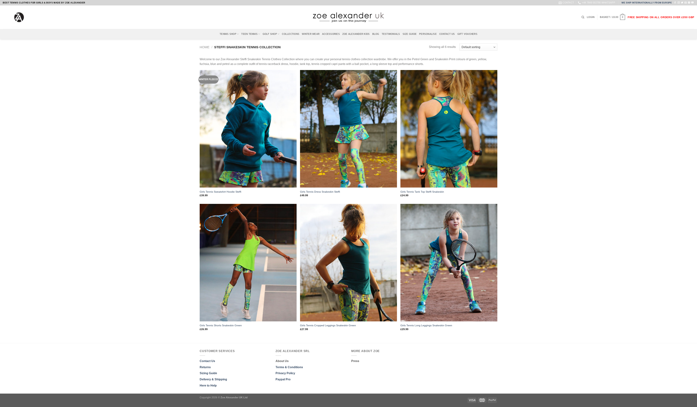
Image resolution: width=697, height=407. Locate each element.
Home (204, 47)
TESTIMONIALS (391, 34)
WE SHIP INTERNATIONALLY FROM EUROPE (646, 2)
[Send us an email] (685, 2)
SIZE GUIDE (410, 34)
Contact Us (207, 361)
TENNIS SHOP (228, 34)
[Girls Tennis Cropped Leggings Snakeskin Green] (348, 262)
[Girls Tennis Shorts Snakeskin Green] (248, 262)
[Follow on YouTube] (692, 2)
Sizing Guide (208, 373)
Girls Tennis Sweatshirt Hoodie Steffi (220, 191)
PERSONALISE (428, 34)
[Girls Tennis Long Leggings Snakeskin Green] (448, 262)
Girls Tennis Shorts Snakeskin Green (221, 325)
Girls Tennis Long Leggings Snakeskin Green (426, 325)
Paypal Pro (283, 379)
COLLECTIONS (290, 34)
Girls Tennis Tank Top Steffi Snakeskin (422, 191)
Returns (205, 367)
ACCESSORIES (331, 34)
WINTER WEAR (310, 34)
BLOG (375, 34)
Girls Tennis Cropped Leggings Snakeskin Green (328, 325)
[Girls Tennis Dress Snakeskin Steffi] (348, 129)
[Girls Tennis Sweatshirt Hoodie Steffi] (248, 129)
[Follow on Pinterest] (689, 2)
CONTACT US (447, 34)
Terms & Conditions (289, 367)
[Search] (583, 17)
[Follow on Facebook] (675, 2)
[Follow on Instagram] (679, 2)
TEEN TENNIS (249, 34)
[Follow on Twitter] (682, 2)
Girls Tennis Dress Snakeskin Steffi (320, 191)
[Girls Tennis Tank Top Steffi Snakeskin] (448, 129)
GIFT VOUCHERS (467, 34)
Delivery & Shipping (213, 379)
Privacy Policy (285, 373)
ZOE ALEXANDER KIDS (356, 34)
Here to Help (208, 385)
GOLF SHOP (270, 34)
